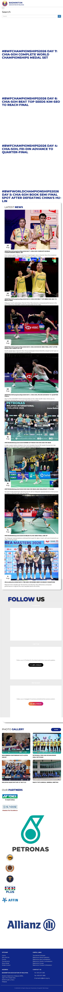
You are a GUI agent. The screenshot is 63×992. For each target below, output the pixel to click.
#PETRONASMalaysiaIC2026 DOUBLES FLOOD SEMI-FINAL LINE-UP (26, 535)
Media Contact (6, 965)
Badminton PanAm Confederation (42, 961)
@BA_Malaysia (36, 665)
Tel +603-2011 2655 (39, 972)
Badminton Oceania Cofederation (42, 965)
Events (4, 959)
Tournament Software (39, 955)
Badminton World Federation (41, 957)
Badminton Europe (38, 963)
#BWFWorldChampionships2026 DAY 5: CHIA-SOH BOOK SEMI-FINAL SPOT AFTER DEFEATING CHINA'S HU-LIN (31, 347)
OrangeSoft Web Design (42, 988)
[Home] (5, 3)
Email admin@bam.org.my (42, 978)
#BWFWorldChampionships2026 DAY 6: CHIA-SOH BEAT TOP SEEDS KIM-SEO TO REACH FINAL (31, 299)
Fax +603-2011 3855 (39, 975)
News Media (5, 963)
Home (4, 955)
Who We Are (5, 957)
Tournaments (6, 961)
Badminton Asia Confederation (41, 959)
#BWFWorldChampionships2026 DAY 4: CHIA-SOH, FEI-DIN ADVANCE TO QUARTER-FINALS (31, 395)
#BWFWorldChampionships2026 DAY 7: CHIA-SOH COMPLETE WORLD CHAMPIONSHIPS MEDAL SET (27, 252)
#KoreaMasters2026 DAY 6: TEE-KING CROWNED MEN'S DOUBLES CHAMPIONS (30, 582)
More (56, 729)
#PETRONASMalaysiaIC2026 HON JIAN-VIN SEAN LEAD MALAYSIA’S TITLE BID (29, 489)
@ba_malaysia (37, 703)
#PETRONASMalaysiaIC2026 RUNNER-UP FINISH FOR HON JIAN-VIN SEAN (28, 442)
